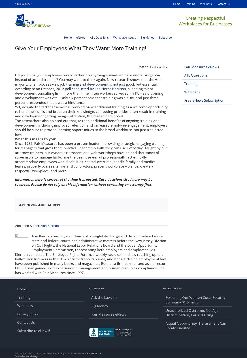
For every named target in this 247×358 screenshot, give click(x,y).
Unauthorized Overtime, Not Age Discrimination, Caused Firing (191, 312)
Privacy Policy (28, 314)
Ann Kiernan (50, 226)
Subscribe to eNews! (33, 331)
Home (22, 289)
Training (190, 83)
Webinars (192, 92)
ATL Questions (195, 75)
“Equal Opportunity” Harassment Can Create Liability (195, 325)
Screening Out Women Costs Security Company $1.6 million (195, 299)
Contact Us (26, 322)
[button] (177, 37)
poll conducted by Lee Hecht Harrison (95, 88)
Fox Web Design (30, 356)
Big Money (99, 306)
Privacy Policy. (94, 353)
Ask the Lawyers (104, 297)
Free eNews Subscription (204, 100)
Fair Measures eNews (201, 67)
